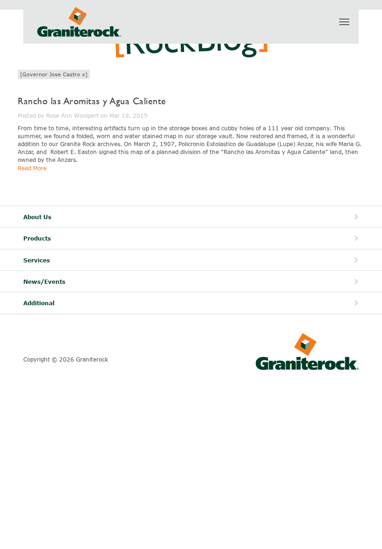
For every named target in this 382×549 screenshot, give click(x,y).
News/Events (44, 282)
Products (37, 238)
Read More (32, 168)
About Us (37, 217)
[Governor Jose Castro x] (54, 74)
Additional (39, 303)
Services (36, 260)
